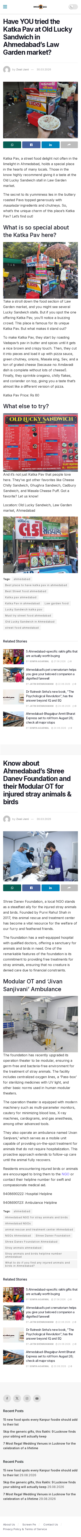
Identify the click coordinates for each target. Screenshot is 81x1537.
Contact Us (50, 1524)
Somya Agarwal (39, 661)
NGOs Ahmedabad (18, 1235)
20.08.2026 (64, 706)
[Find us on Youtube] (37, 1398)
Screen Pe (29, 1524)
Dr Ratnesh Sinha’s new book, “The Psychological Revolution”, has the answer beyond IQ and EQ (50, 696)
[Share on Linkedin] (51, 144)
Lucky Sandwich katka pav (23, 609)
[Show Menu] (5, 7)
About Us (9, 1524)
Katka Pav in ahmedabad (22, 603)
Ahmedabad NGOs (18, 1223)
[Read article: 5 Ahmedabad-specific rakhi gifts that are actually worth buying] (13, 656)
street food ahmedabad (22, 627)
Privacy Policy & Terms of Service (25, 1529)
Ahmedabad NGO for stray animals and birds (36, 1217)
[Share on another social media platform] (69, 144)
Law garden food (57, 603)
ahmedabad (22, 579)
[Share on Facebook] (31, 144)
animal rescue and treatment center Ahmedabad (39, 1229)
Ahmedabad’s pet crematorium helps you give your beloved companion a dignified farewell (51, 674)
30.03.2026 (44, 69)
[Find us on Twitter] (17, 1398)
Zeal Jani (22, 69)
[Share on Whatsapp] (12, 144)
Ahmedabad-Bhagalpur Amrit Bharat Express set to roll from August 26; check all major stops (50, 718)
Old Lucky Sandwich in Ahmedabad (30, 621)
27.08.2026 (59, 661)
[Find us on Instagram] (27, 1398)
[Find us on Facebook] (7, 1398)
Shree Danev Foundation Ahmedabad (31, 1241)
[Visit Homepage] (40, 7)
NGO (65, 1174)
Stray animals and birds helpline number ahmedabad (33, 1255)
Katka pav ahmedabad (21, 597)
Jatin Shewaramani (41, 684)
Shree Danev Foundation (53, 1235)
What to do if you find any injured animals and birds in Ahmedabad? (37, 1264)
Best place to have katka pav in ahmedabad (36, 585)
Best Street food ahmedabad (25, 591)
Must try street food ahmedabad (28, 615)
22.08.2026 (64, 684)
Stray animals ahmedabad (23, 1247)
